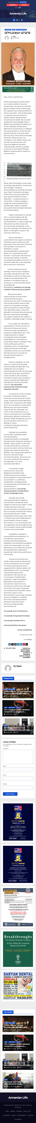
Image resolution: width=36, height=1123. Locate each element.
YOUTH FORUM (12, 689)
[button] (19, 20)
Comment (6, 748)
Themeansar (18, 1107)
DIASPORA (19, 1111)
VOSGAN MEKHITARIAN (21, 29)
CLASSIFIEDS (18, 1119)
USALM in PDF (27, 1111)
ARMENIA (12, 1111)
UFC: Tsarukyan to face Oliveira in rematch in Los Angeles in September (17, 712)
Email (4, 775)
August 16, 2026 (11, 1029)
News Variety (12, 707)
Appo (14, 36)
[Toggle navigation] (17, 20)
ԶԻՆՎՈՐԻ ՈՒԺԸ (11, 648)
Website (5, 784)
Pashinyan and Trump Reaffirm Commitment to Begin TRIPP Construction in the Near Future (16, 1085)
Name (5, 766)
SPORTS (18, 707)
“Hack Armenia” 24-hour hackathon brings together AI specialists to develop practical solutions (18, 694)
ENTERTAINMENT (21, 1115)
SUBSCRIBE (13, 5)
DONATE (24, 5)
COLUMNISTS (8, 29)
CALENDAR (30, 1115)
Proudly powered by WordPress (12, 1105)
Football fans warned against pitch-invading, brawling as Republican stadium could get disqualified (24, 652)
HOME (7, 1111)
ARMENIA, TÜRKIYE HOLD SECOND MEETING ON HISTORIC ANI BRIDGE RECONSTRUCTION (17, 730)
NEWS (13, 29)
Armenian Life (18, 13)
